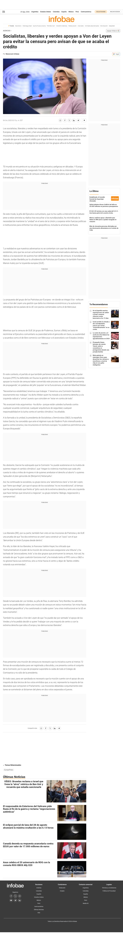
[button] (4, 12)
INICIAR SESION (115, 11)
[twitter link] (15, 896)
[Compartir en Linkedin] (74, 120)
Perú (77, 12)
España (64, 12)
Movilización (104, 26)
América (38, 888)
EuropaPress (8, 770)
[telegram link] (15, 900)
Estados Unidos (45, 12)
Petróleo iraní (51, 26)
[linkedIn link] (19, 900)
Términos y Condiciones (109, 888)
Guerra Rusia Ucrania (39, 26)
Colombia (56, 12)
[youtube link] (11, 900)
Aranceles (81, 26)
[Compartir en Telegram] (78, 120)
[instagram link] (19, 896)
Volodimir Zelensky (61, 26)
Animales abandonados (92, 26)
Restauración (72, 26)
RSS (39, 912)
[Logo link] (61, 19)
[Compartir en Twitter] (69, 120)
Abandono (18, 26)
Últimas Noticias (39, 909)
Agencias (6, 31)
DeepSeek (112, 26)
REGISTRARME (100, 11)
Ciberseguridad (27, 26)
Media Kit (85, 903)
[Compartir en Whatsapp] (60, 120)
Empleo (62, 891)
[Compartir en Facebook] (65, 120)
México (71, 12)
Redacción (62, 888)
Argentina (34, 12)
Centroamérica (86, 12)
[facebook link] (11, 896)
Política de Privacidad (109, 891)
